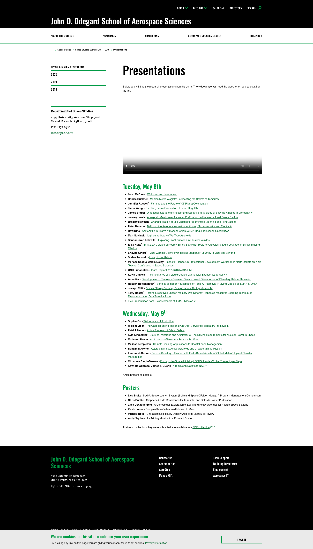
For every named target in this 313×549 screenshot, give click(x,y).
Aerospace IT (221, 475)
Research (256, 36)
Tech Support (221, 458)
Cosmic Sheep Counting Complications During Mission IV (179, 288)
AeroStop (164, 469)
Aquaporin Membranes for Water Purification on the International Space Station (192, 217)
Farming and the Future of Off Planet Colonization (179, 203)
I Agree (249, 540)
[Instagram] (61, 495)
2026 (54, 74)
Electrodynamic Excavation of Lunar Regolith (172, 208)
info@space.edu (62, 133)
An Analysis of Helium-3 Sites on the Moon (174, 339)
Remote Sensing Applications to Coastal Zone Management (187, 344)
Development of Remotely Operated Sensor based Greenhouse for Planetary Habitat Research (196, 279)
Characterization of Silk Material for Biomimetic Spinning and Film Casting (193, 222)
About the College (62, 36)
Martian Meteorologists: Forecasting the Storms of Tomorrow (184, 199)
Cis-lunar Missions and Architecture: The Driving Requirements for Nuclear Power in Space (202, 335)
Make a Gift (166, 475)
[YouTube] (53, 495)
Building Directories (225, 463)
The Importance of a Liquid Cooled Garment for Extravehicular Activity (187, 274)
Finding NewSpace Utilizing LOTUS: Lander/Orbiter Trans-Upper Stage (201, 361)
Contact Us (165, 458)
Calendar (218, 8)
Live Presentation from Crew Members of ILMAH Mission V (162, 301)
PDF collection (201, 427)
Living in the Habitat (160, 257)
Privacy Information (156, 543)
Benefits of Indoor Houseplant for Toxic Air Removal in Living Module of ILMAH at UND (207, 283)
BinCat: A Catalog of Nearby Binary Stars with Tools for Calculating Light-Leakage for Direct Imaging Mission (194, 246)
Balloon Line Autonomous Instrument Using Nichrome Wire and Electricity (189, 226)
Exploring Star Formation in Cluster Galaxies (184, 240)
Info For (198, 8)
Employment (220, 469)
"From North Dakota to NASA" (190, 366)
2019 (54, 82)
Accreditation (167, 463)
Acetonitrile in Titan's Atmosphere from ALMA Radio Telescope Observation (185, 231)
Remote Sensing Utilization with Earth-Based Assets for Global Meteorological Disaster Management (190, 355)
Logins (180, 8)
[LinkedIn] (84, 495)
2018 (107, 49)
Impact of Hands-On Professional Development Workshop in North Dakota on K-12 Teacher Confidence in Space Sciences (194, 263)
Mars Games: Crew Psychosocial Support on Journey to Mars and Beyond (192, 253)
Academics (109, 36)
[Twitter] (76, 495)
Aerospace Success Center (204, 36)
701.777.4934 (83, 486)
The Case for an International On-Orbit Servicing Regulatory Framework (187, 326)
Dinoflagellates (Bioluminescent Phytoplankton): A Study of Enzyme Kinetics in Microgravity (200, 212)
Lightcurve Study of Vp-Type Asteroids (169, 235)
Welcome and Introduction (162, 194)
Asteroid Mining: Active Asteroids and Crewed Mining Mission (186, 348)
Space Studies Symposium (88, 49)
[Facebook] (53, 142)
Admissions (152, 36)
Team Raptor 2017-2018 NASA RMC (172, 270)
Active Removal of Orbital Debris (166, 330)
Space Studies (64, 49)
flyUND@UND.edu (62, 486)
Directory (236, 8)
